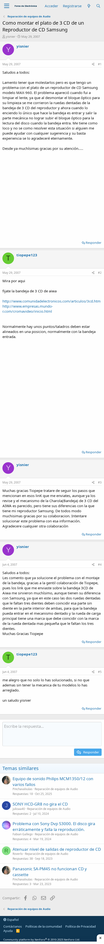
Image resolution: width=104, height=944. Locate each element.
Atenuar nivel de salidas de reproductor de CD (57, 849)
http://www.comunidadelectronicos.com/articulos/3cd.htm (51, 301)
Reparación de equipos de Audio (56, 789)
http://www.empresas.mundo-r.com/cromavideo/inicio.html (27, 309)
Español (13, 919)
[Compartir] (93, 64)
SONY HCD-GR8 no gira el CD (40, 804)
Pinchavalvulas (22, 789)
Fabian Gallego (23, 834)
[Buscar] (98, 5)
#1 (100, 64)
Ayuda (8, 931)
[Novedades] (88, 5)
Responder (93, 242)
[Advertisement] (52, 194)
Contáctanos (12, 926)
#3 (100, 482)
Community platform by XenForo (41, 939)
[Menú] (6, 6)
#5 (100, 672)
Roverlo (18, 854)
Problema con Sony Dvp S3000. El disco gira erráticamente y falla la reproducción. (54, 826)
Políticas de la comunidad (43, 926)
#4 (100, 564)
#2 (100, 273)
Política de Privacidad (80, 926)
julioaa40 (19, 809)
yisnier (10, 36)
